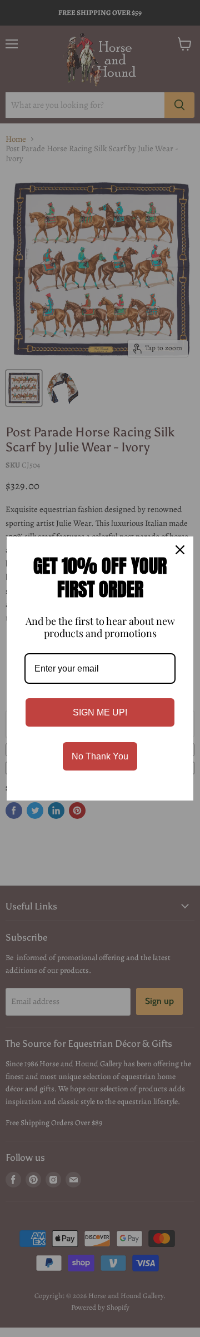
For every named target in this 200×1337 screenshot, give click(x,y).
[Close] (180, 549)
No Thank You (100, 756)
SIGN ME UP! (100, 712)
